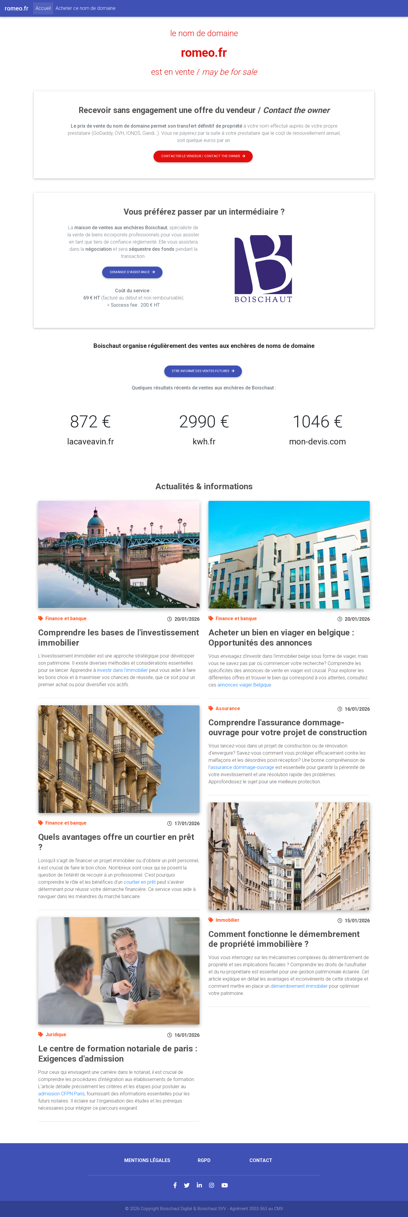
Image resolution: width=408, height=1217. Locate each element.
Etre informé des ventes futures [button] (200, 371)
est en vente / (204, 72)
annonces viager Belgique (244, 685)
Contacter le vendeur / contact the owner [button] (200, 156)
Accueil (44, 8)
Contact (260, 1160)
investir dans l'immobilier (122, 670)
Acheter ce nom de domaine (86, 8)
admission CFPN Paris (61, 1094)
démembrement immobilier (299, 986)
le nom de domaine (204, 33)
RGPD (204, 1160)
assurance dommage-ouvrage (242, 767)
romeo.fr (204, 53)
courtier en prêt (140, 882)
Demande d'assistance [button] (130, 272)
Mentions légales (147, 1160)
